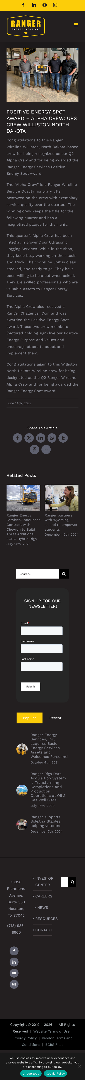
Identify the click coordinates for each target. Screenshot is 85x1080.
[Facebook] (14, 950)
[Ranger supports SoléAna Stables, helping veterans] (22, 822)
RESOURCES (42, 918)
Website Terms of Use (51, 1031)
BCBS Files (54, 1045)
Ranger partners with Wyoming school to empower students (61, 497)
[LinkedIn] (14, 962)
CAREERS (42, 896)
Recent (55, 718)
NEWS (42, 907)
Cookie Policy (55, 1073)
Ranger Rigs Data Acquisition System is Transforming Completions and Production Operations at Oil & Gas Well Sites (48, 787)
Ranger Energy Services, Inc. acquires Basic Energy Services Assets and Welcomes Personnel (49, 746)
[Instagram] (14, 984)
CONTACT (42, 930)
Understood (30, 1073)
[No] (79, 1066)
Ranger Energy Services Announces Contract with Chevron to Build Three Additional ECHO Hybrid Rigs (23, 497)
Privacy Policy (25, 1038)
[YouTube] (14, 973)
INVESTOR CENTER (42, 881)
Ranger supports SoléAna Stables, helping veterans (46, 821)
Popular (29, 718)
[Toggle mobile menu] (76, 24)
